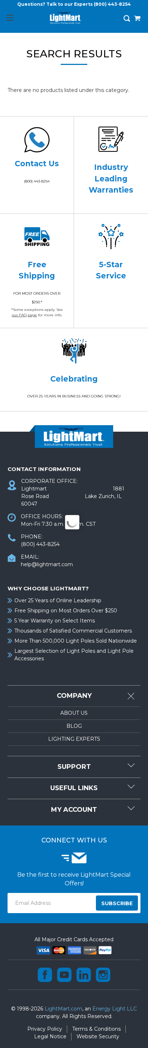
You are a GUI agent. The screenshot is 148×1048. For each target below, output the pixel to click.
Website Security (98, 1036)
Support (74, 767)
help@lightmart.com (47, 564)
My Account (74, 810)
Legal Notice (50, 1036)
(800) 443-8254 (112, 4)
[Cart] (137, 19)
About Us (74, 713)
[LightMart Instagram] (103, 975)
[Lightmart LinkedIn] (83, 975)
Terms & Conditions (96, 1029)
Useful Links (74, 788)
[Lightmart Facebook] (45, 975)
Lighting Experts (74, 739)
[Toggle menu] (10, 17)
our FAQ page (24, 315)
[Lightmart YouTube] (64, 975)
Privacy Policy (44, 1029)
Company (74, 696)
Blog (74, 726)
